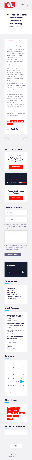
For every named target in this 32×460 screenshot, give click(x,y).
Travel (10, 301)
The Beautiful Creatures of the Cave (15, 331)
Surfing (11, 299)
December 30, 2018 (16, 155)
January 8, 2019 (11, 342)
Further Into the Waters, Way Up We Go (16, 160)
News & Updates (13, 296)
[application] (16, 182)
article (13, 121)
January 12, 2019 (11, 334)
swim (9, 416)
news (15, 410)
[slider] (24, 182)
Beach (10, 288)
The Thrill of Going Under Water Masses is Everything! (15, 338)
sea (16, 413)
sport (21, 121)
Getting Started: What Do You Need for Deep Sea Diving (15, 316)
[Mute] (21, 182)
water (10, 418)
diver (9, 410)
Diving (10, 292)
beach (17, 407)
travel (10, 124)
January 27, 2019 (12, 320)
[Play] (8, 182)
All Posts (16, 26)
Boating (11, 290)
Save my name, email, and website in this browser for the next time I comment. (16, 226)
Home (11, 26)
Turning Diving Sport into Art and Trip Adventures (15, 324)
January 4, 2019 (16, 188)
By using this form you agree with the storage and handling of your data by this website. (16, 247)
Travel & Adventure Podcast (16, 192)
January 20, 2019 (12, 327)
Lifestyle (10, 41)
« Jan (9, 392)
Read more (16, 166)
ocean (10, 413)
